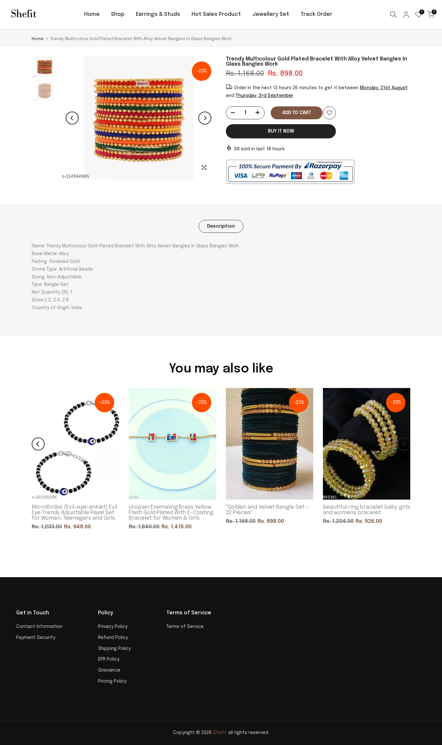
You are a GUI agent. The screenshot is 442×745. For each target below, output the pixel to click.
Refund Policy (113, 637)
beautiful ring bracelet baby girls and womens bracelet (366, 509)
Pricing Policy (112, 681)
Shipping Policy (114, 648)
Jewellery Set (270, 14)
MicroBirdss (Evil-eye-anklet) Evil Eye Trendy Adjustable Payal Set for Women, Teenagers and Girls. (74, 512)
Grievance (109, 670)
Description (221, 226)
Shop (118, 14)
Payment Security (35, 637)
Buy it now (281, 131)
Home (92, 14)
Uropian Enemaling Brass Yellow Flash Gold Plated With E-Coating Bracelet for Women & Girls (171, 512)
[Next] (204, 118)
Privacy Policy (112, 626)
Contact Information (39, 626)
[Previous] (72, 118)
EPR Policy (108, 659)
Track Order (316, 14)
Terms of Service (185, 626)
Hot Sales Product (216, 14)
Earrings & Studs (158, 14)
